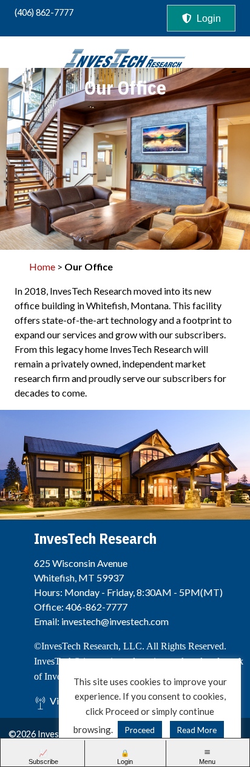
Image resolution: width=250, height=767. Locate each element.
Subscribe (43, 761)
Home (42, 266)
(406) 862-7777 (44, 12)
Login (209, 18)
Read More (197, 730)
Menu (207, 761)
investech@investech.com (115, 621)
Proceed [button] (140, 730)
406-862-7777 (96, 606)
